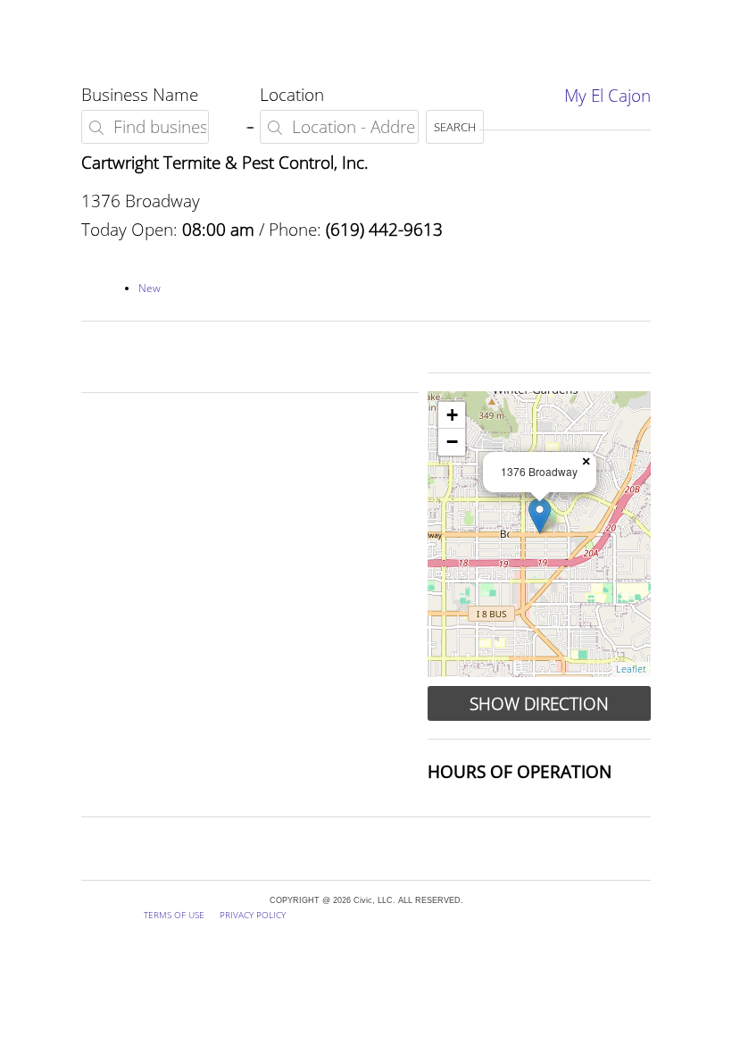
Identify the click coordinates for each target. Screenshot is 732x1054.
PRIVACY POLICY (253, 914)
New (149, 288)
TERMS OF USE (174, 914)
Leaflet (631, 668)
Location (292, 94)
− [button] (452, 442)
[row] (539, 534)
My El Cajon (607, 95)
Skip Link (32, 14)
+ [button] (452, 415)
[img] (539, 516)
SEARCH (455, 127)
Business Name (139, 94)
